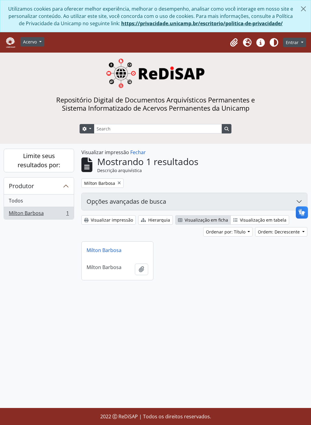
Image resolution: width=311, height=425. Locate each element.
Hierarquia (158, 220)
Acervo (30, 42)
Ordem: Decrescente (279, 232)
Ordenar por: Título (226, 232)
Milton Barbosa (39, 214)
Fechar (138, 152)
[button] (234, 42)
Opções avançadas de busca (126, 201)
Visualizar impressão (111, 220)
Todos (16, 200)
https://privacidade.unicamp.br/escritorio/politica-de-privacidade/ (202, 23)
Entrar (293, 42)
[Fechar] (303, 8)
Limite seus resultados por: (39, 160)
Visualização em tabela (262, 220)
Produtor (21, 186)
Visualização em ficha (205, 220)
